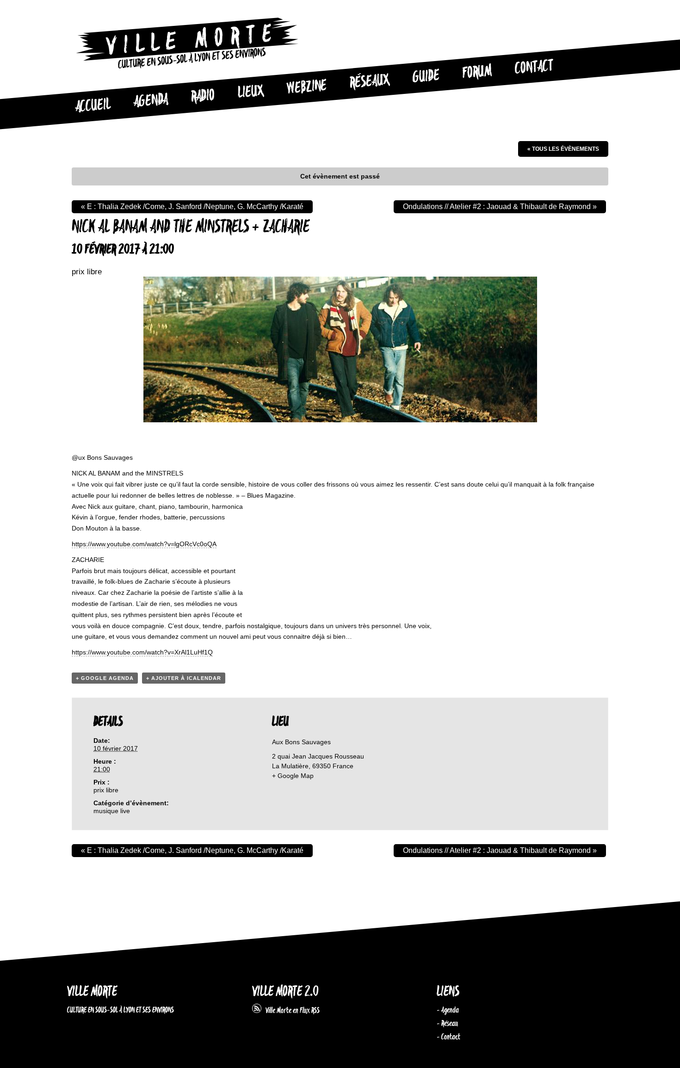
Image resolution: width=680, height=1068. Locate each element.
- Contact (448, 1037)
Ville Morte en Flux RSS (290, 1011)
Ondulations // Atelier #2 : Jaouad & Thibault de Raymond (500, 206)
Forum (477, 72)
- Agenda (448, 1010)
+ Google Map (293, 775)
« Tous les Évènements (563, 149)
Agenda (150, 101)
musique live (111, 811)
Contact (534, 67)
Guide (426, 77)
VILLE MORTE (92, 992)
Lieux (251, 92)
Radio (203, 96)
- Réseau (447, 1024)
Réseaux (369, 81)
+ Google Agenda (105, 678)
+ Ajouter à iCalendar (183, 678)
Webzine (307, 87)
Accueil (92, 105)
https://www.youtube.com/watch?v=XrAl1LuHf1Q (142, 652)
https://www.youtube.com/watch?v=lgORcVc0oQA (144, 544)
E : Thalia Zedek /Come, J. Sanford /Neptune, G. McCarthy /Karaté (192, 206)
